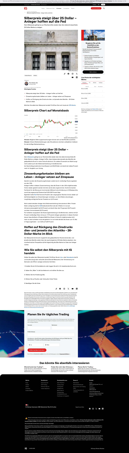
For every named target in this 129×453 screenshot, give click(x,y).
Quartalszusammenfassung (37, 307)
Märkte (27, 380)
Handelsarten (44, 380)
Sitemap (29, 407)
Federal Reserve (28, 75)
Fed (35, 194)
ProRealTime (60, 388)
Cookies (54, 407)
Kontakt (91, 380)
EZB (40, 206)
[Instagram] (73, 74)
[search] (104, 8)
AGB (39, 407)
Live (61, 257)
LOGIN (103, 4)
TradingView (60, 386)
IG (26, 407)
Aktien (94, 82)
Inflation (35, 75)
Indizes (100, 82)
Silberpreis (30, 157)
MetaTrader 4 (60, 390)
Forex (27, 382)
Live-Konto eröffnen (96, 8)
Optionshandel (44, 382)
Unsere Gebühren (45, 388)
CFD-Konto (72, 105)
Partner (98, 448)
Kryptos (84, 82)
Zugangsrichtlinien (64, 354)
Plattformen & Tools (50, 8)
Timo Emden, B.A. (33, 82)
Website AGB (95, 109)
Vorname (30, 325)
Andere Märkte (29, 390)
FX (89, 82)
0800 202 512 (92, 384)
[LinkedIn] (77, 77)
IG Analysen (58, 8)
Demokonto (70, 257)
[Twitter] (77, 74)
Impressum (34, 407)
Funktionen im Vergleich (63, 396)
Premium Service (45, 386)
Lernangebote (66, 8)
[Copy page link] (64, 74)
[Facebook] (69, 74)
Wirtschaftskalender (78, 384)
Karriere (102, 448)
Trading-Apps (60, 384)
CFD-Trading (44, 384)
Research (75, 380)
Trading (42, 8)
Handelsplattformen (62, 380)
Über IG (72, 8)
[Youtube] (73, 77)
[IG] (25, 8)
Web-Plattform (60, 382)
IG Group (93, 448)
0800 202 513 (92, 389)
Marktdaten (76, 382)
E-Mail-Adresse (31, 331)
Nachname (54, 325)
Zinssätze (28, 388)
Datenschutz (44, 407)
